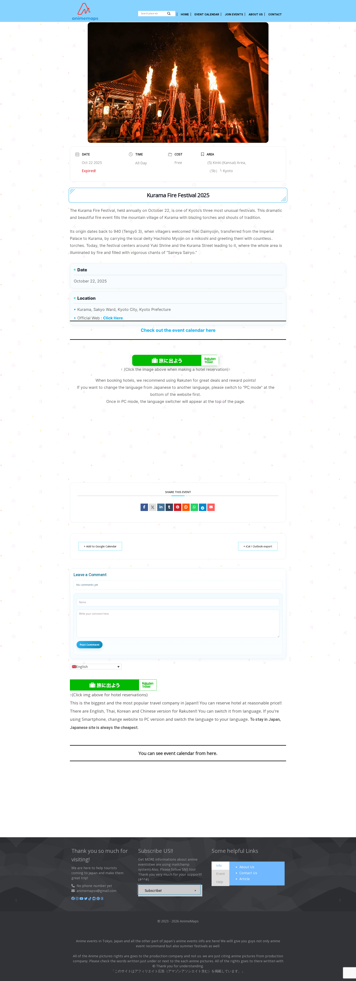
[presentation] (219, 865)
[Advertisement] (178, 450)
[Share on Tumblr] (169, 507)
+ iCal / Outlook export (257, 546)
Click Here (113, 318)
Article (244, 879)
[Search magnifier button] (169, 13)
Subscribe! (153, 890)
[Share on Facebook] (144, 507)
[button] (96, 666)
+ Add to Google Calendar (100, 546)
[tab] (220, 866)
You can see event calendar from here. (178, 753)
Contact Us (248, 873)
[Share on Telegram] (202, 507)
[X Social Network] (152, 507)
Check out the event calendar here (178, 330)
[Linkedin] (161, 507)
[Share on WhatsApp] (194, 507)
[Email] (211, 507)
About (246, 867)
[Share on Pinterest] (177, 507)
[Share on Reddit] (186, 507)
